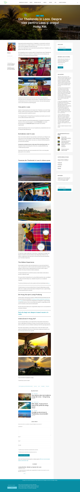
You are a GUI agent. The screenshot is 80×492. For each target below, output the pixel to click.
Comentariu (20, 426)
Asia (55, 2)
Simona (9, 52)
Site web (19, 445)
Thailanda (42, 386)
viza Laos (47, 386)
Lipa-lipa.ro (63, 146)
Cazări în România (62, 2)
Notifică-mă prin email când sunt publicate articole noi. (28, 452)
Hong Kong (36, 393)
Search (64, 49)
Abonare (60, 67)
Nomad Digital (36, 402)
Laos (42, 15)
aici (48, 283)
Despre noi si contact (23, 2)
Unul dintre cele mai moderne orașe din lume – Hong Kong (41, 396)
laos (39, 386)
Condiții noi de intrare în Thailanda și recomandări (40, 413)
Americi (45, 2)
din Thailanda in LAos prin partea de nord (26, 386)
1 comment (46, 29)
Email (19, 440)
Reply (24, 473)
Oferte (31, 2)
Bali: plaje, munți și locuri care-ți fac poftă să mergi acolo (40, 405)
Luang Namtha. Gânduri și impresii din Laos (29, 467)
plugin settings (65, 180)
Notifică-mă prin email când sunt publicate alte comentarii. (28, 449)
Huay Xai (35, 386)
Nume (19, 436)
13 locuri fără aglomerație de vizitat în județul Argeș (66, 138)
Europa (50, 2)
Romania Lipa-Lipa (37, 2)
